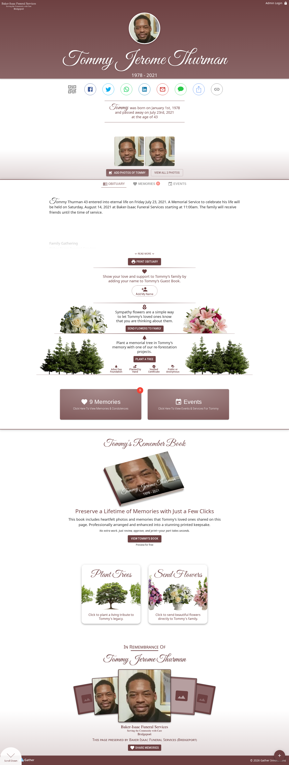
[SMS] (181, 89)
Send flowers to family (144, 328)
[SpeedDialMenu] (279, 755)
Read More (144, 253)
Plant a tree (144, 359)
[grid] (144, 599)
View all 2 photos (167, 172)
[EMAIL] (162, 89)
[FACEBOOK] (90, 89)
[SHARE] (199, 89)
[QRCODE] (72, 89)
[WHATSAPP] (126, 89)
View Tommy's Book (144, 538)
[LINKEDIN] (144, 89)
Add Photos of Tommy (129, 172)
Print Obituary (147, 261)
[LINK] (217, 89)
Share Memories (147, 747)
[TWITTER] (108, 89)
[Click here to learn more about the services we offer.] (144, 731)
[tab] (113, 184)
